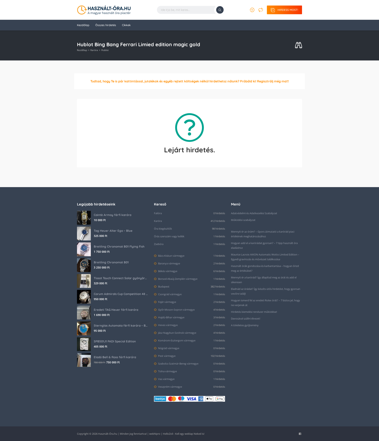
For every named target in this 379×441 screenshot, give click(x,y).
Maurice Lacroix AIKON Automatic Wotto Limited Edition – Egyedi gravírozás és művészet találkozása (265, 257)
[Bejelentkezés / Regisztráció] (252, 10)
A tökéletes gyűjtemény (245, 325)
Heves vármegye (168, 325)
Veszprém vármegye (170, 386)
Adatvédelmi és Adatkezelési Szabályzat (254, 213)
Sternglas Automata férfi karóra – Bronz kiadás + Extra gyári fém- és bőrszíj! (121, 325)
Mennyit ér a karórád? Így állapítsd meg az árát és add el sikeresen (263, 280)
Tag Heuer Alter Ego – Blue (113, 231)
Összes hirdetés (105, 25)
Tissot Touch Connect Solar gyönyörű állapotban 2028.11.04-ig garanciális (121, 278)
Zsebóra (158, 244)
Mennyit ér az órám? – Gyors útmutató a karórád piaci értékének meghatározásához (262, 234)
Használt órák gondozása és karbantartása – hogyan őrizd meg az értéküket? (265, 268)
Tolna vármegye (167, 371)
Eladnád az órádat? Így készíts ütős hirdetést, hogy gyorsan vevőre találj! (265, 291)
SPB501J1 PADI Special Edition (115, 341)
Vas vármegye (166, 379)
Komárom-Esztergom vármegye (176, 340)
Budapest (163, 286)
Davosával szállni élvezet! (245, 318)
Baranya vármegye (169, 263)
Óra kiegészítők (163, 228)
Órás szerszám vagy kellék (169, 236)
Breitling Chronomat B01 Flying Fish (119, 246)
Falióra (158, 213)
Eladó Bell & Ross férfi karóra (115, 357)
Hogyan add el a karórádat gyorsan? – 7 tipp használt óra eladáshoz (264, 245)
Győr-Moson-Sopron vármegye (176, 309)
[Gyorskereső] (298, 45)
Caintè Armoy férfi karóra (112, 215)
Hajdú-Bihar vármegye (171, 317)
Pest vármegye (166, 356)
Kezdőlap (83, 25)
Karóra (94, 50)
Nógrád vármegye (168, 348)
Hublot (105, 50)
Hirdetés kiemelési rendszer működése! (254, 312)
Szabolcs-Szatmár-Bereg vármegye (178, 363)
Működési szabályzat (243, 220)
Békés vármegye (167, 271)
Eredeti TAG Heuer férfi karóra (116, 310)
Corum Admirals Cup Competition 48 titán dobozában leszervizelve (121, 294)
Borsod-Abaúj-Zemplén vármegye (177, 279)
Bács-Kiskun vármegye (171, 255)
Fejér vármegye (167, 302)
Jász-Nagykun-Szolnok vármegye (177, 333)
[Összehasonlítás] (260, 10)
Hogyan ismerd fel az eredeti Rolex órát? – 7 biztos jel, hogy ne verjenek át (265, 303)
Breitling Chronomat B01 (111, 262)
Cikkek (126, 25)
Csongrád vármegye (170, 294)
